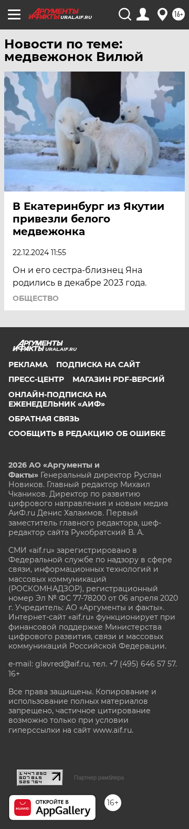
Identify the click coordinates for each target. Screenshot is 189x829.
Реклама (28, 364)
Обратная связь (43, 418)
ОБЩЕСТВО (36, 298)
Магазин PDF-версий (118, 379)
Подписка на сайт (98, 364)
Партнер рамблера (99, 777)
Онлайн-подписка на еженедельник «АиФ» (57, 399)
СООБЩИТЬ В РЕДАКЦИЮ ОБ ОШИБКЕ (86, 433)
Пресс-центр (36, 379)
